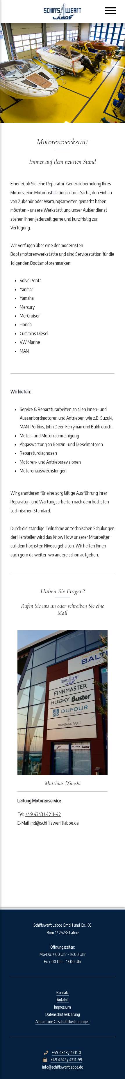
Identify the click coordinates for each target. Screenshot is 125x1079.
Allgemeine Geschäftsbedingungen (62, 1021)
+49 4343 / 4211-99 (66, 1059)
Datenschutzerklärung (62, 1014)
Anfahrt (63, 999)
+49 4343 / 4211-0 (66, 1052)
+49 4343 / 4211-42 (43, 814)
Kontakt (62, 992)
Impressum (62, 1007)
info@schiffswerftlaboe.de (62, 1067)
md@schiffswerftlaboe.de (55, 823)
